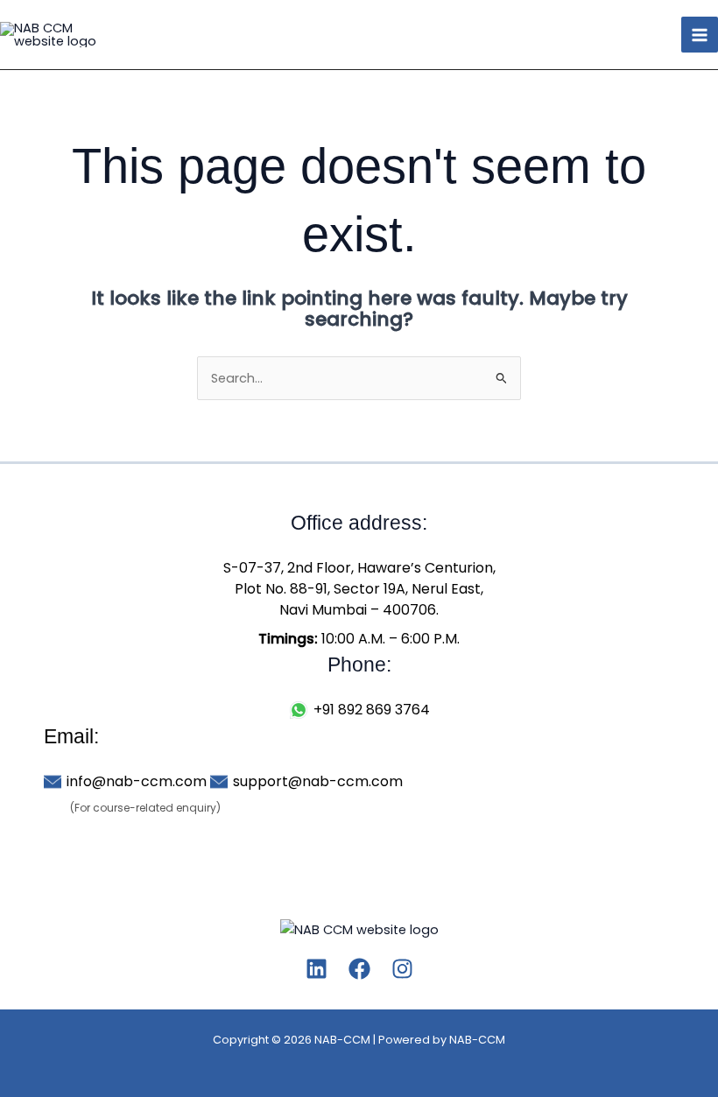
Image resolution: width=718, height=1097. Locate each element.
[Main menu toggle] (699, 35)
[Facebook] (359, 969)
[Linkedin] (316, 969)
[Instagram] (402, 969)
